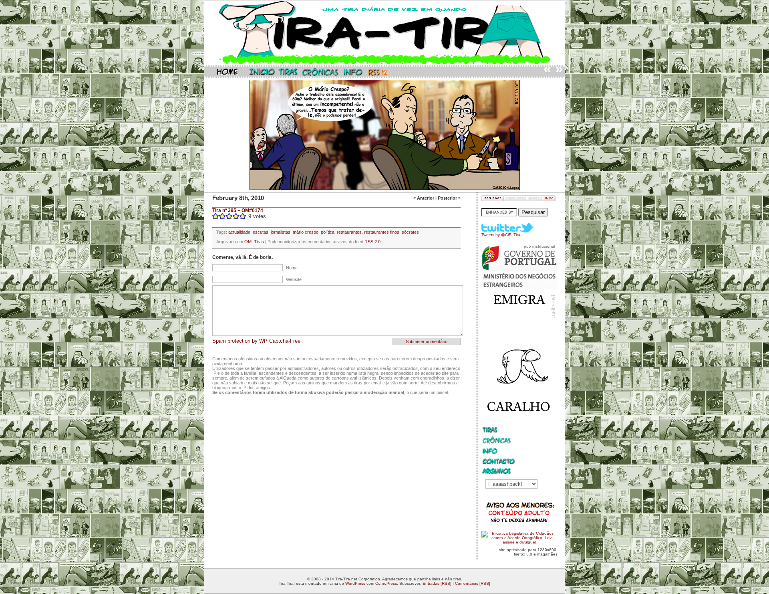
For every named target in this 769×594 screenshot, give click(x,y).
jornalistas (280, 232)
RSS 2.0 (372, 241)
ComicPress (386, 583)
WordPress (355, 583)
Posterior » (449, 198)
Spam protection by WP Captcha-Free (256, 341)
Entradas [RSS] (437, 583)
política (327, 232)
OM (248, 241)
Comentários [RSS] (472, 583)
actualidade (239, 232)
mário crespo (305, 232)
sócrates (410, 232)
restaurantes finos (381, 232)
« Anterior (423, 198)
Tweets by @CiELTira (500, 234)
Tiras (259, 241)
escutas (260, 232)
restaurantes (349, 232)
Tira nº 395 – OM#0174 (237, 210)
